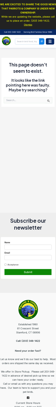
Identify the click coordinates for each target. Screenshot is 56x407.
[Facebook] (28, 397)
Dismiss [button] (28, 24)
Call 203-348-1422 (12, 32)
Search (41, 41)
